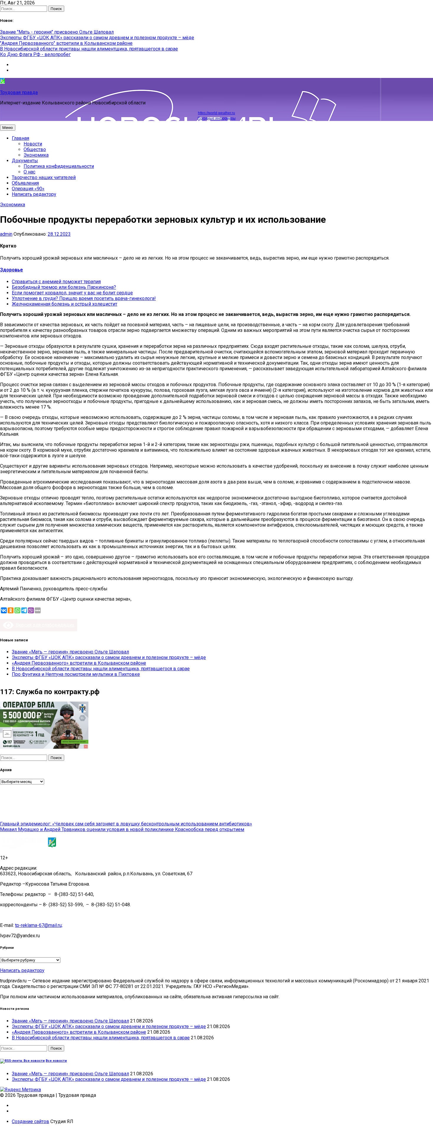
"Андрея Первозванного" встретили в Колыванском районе (66, 43)
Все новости (56, 1061)
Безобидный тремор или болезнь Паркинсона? (64, 287)
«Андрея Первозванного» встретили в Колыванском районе (79, 663)
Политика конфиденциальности (59, 166)
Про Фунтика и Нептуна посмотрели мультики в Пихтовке (76, 674)
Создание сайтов (30, 1121)
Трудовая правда (19, 92)
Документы (25, 160)
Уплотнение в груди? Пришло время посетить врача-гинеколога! (84, 298)
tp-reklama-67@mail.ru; (38, 925)
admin (6, 234)
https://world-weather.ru (216, 113)
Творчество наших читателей (44, 177)
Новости (33, 144)
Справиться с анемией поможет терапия (56, 281)
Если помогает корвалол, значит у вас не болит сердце (72, 293)
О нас (29, 172)
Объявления (25, 183)
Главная (20, 138)
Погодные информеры (217, 118)
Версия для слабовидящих (44, 625)
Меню (7, 127)
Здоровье (11, 270)
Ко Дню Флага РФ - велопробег (35, 54)
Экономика (36, 155)
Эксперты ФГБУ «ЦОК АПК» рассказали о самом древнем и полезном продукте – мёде (97, 37)
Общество (35, 149)
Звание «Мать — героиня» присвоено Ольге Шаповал (70, 652)
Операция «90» (28, 188)
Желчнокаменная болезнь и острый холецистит (64, 304)
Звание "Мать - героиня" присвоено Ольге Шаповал (57, 32)
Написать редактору (34, 194)
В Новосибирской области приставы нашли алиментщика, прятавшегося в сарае (89, 49)
